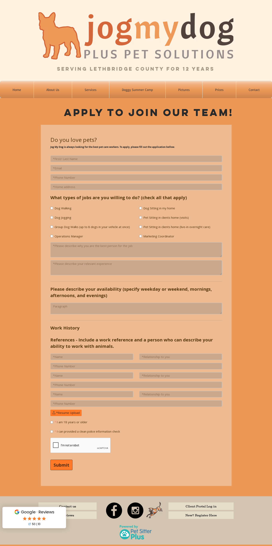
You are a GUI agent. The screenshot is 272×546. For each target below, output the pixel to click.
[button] (90, 89)
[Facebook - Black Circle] (114, 510)
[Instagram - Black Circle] (135, 510)
